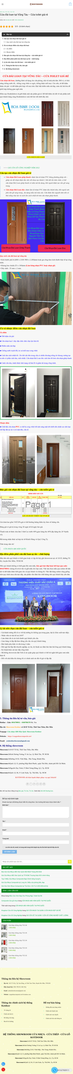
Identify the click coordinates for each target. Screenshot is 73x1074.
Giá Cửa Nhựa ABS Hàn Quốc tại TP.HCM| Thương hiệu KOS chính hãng (25, 875)
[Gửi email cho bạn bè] (37, 784)
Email (4, 830)
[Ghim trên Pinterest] (40, 784)
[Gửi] (70, 861)
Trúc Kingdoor (19, 20)
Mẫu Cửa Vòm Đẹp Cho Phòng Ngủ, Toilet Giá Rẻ (25, 896)
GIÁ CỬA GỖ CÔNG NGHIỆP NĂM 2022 (24, 168)
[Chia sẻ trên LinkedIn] (44, 784)
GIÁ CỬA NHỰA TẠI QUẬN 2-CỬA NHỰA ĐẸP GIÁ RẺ (43, 910)
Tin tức (7, 12)
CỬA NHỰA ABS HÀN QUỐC (15, 549)
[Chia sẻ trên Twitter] (34, 784)
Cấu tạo (3, 173)
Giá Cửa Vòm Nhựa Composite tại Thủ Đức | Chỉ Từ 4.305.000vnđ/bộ (24, 886)
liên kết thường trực (47, 791)
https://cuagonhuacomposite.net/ (20, 736)
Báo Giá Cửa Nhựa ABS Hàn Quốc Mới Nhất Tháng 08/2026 (21, 872)
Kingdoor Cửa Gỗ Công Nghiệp (11, 910)
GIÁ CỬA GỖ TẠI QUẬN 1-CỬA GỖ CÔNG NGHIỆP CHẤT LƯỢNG (47, 915)
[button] (2, 4)
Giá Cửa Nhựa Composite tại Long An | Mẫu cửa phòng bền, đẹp (22, 882)
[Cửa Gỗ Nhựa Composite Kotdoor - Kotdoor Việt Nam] (36, 4)
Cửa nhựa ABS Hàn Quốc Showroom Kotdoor (24, 732)
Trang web (5, 838)
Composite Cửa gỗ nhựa (9, 901)
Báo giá (2, 12)
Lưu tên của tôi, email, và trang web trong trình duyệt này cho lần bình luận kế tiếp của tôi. (32, 847)
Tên (4, 821)
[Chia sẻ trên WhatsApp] (27, 784)
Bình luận (5, 805)
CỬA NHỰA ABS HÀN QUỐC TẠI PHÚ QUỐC (36, 901)
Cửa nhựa (4, 81)
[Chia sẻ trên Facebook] (30, 784)
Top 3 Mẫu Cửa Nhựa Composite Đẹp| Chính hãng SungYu (21, 879)
